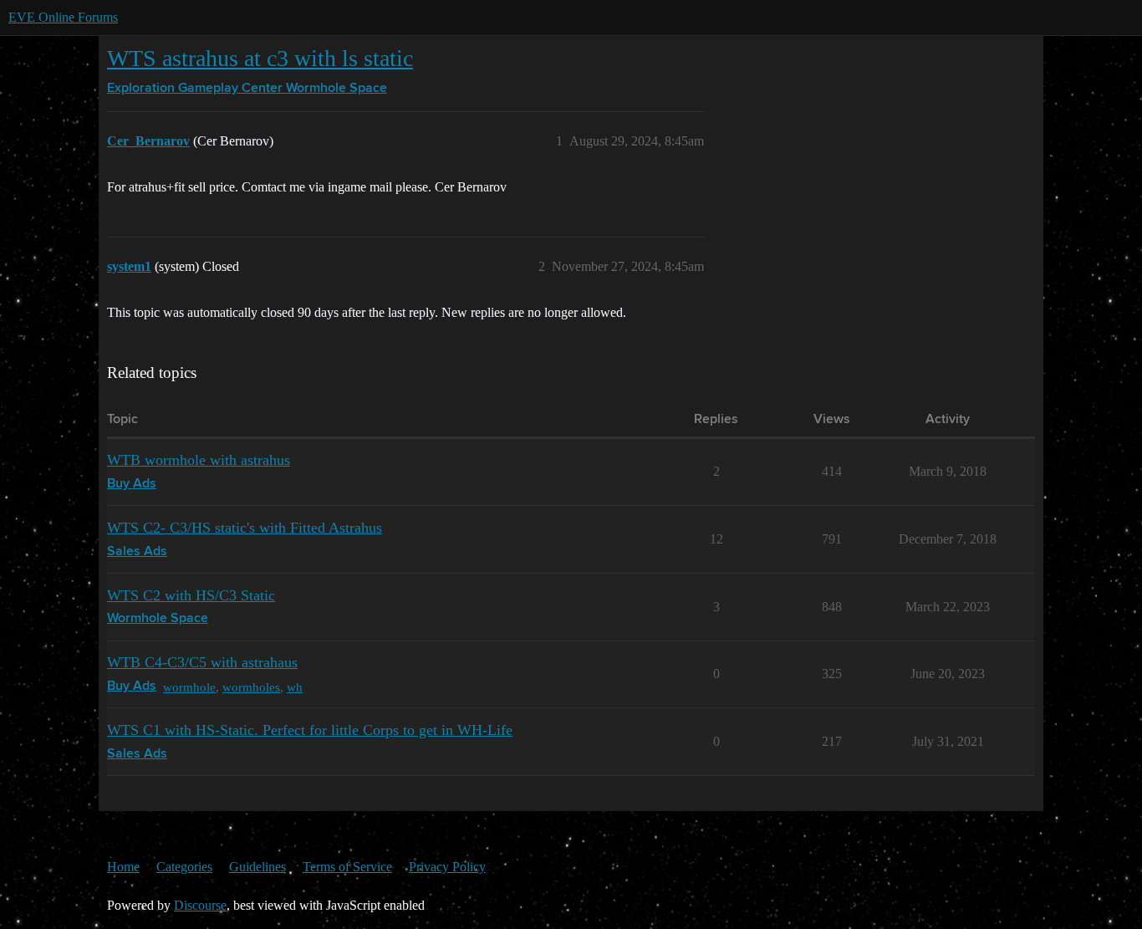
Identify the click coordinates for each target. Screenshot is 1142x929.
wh (295, 687)
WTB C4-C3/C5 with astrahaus (202, 662)
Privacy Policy (447, 867)
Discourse (200, 905)
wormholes (251, 687)
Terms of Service (347, 867)
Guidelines (257, 867)
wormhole (189, 687)
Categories (184, 867)
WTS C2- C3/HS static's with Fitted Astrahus (244, 527)
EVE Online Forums (63, 17)
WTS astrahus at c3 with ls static (260, 58)
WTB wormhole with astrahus (198, 460)
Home (123, 867)
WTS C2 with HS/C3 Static (191, 595)
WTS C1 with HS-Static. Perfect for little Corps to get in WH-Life (309, 730)
